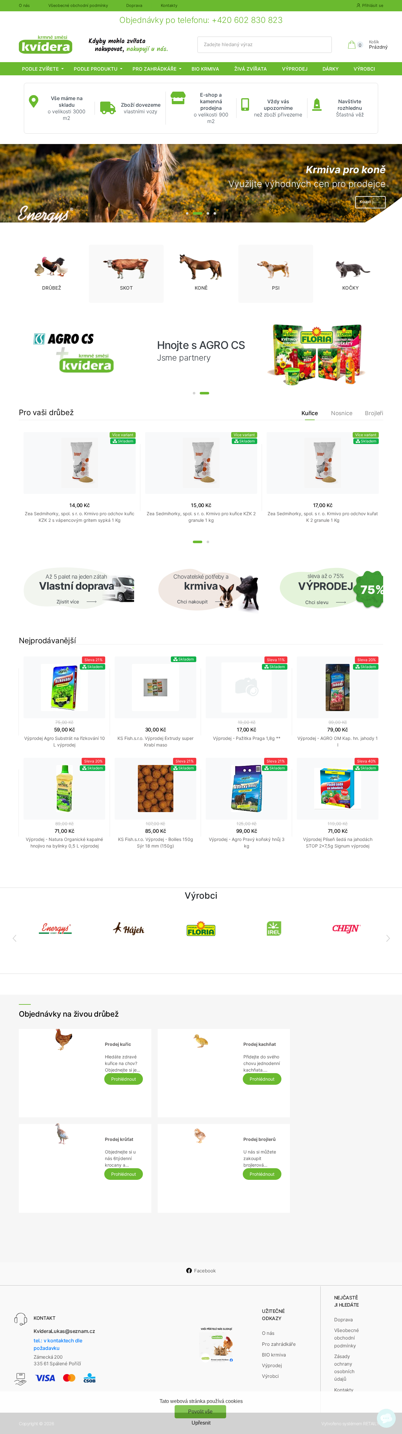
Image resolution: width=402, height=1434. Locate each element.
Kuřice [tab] (310, 413)
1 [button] (187, 213)
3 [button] (208, 213)
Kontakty (169, 5)
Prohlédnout (123, 1079)
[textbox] (264, 44)
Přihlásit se (372, 5)
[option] (201, 183)
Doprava (134, 5)
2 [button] (197, 213)
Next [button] (388, 938)
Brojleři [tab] (374, 413)
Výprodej (294, 69)
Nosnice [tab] (341, 413)
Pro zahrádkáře (155, 69)
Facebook (205, 1271)
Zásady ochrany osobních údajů (344, 1367)
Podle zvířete (40, 69)
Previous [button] (14, 938)
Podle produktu (95, 69)
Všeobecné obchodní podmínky (78, 5)
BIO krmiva (205, 69)
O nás (24, 5)
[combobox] (264, 44)
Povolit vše (200, 1411)
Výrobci (364, 69)
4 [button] (215, 213)
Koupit (365, 202)
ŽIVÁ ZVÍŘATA (250, 69)
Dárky (331, 69)
